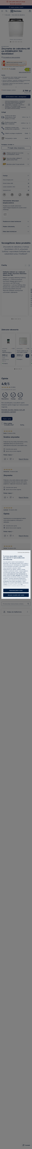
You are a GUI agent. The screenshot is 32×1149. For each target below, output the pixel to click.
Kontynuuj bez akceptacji (23, 552)
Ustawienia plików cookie (16, 590)
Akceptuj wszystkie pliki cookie (16, 595)
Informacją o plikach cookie (13, 584)
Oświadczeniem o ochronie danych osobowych (14, 585)
